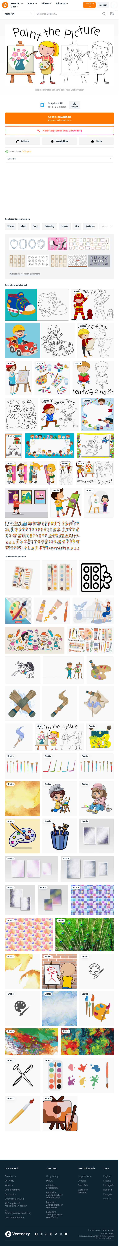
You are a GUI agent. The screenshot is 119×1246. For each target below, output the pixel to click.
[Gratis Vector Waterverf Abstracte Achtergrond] (92, 899)
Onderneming (12, 1188)
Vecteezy (9, 1179)
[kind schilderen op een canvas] (59, 970)
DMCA (49, 1179)
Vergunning (52, 1174)
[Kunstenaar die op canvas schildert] (18, 376)
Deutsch (105, 1188)
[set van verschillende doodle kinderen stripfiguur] (42, 534)
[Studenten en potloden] (31, 471)
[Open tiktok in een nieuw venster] (56, 1232)
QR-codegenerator (14, 1216)
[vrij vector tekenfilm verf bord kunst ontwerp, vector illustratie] (22, 834)
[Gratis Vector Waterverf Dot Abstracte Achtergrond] (29, 933)
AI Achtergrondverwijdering (18, 1210)
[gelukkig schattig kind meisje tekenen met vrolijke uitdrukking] (99, 501)
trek (35, 225)
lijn (77, 225)
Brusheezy (10, 1174)
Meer (13, 6)
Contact (82, 1179)
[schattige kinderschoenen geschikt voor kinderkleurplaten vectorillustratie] (37, 303)
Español (105, 1179)
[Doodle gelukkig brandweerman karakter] (92, 303)
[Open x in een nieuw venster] (61, 1232)
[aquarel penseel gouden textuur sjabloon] (22, 797)
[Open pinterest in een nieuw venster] (51, 1232)
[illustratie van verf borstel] (22, 702)
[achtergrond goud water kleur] (22, 970)
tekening (49, 225)
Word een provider (83, 1190)
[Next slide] (107, 225)
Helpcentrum (85, 1174)
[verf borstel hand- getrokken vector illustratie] (22, 1074)
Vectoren (15, 3)
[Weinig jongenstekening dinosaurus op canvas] (66, 501)
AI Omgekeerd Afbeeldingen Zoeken (16, 1203)
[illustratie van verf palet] (100, 668)
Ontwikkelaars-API (14, 1197)
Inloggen (103, 5)
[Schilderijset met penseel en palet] (52, 376)
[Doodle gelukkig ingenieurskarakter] (95, 339)
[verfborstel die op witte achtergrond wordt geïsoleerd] (22, 1112)
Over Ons (83, 1183)
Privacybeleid (105, 1234)
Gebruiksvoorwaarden (86, 1234)
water (10, 225)
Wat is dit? (27, 151)
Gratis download (59, 118)
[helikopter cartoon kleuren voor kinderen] (95, 444)
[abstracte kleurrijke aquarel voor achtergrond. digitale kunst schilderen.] (96, 834)
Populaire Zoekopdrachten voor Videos (54, 1213)
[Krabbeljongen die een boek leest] (93, 376)
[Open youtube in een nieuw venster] (66, 1232)
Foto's (31, 3)
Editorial (60, 3)
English (105, 1174)
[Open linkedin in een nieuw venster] (46, 1232)
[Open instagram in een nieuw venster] (41, 1232)
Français (105, 1192)
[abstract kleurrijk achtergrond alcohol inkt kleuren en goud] (59, 1007)
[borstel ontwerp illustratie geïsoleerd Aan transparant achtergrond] (22, 765)
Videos (45, 3)
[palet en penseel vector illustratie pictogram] (96, 970)
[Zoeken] (104, 14)
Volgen (74, 106)
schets (64, 225)
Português (106, 1183)
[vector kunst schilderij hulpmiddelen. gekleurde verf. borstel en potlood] (96, 1007)
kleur (23, 225)
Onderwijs (10, 1192)
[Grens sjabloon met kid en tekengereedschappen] (97, 413)
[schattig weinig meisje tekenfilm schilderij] (96, 797)
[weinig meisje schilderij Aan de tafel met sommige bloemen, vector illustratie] (22, 668)
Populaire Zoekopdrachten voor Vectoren (54, 1194)
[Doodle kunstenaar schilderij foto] (59, 736)
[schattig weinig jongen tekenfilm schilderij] (59, 797)
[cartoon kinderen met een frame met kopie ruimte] (49, 444)
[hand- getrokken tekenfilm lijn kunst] (34, 638)
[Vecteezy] (5, 5)
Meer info (12, 157)
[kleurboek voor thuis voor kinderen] (13, 444)
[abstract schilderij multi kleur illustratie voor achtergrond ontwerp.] (87, 1040)
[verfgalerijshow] (26, 501)
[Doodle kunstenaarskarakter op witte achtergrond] (95, 471)
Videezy (9, 1183)
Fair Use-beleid (102, 1236)
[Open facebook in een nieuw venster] (36, 1232)
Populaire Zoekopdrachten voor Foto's (54, 1203)
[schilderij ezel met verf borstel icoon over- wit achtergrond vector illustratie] (60, 1112)
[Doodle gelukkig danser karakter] (59, 413)
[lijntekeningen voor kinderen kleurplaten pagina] (40, 339)
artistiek (90, 225)
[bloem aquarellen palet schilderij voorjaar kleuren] (96, 576)
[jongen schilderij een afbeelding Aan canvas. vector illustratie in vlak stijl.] (100, 736)
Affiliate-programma (52, 1185)
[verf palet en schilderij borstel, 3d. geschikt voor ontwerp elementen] (18, 609)
